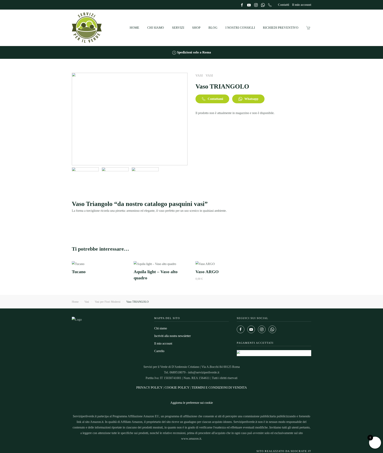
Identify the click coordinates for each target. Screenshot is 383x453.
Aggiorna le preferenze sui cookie (191, 402)
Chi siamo (155, 27)
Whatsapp (251, 98)
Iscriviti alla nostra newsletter (172, 336)
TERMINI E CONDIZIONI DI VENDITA (219, 387)
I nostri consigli (240, 27)
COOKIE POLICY (177, 387)
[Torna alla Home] (87, 28)
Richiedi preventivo (280, 27)
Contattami (215, 98)
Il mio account (301, 4)
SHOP (196, 27)
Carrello (159, 351)
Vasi (199, 75)
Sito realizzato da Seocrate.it (284, 451)
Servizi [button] (178, 27)
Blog (212, 27)
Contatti (283, 4)
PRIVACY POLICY (149, 387)
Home (134, 27)
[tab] (85, 178)
